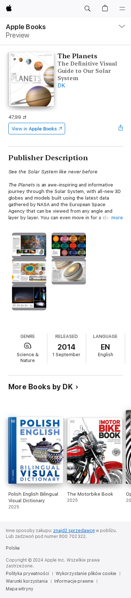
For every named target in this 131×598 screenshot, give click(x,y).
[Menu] (122, 8)
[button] (87, 8)
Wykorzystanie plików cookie (86, 573)
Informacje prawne (74, 581)
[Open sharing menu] (120, 128)
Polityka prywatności (27, 573)
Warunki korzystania (27, 581)
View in (34, 128)
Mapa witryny (19, 588)
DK (61, 85)
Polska (13, 548)
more (117, 217)
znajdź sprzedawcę (74, 530)
